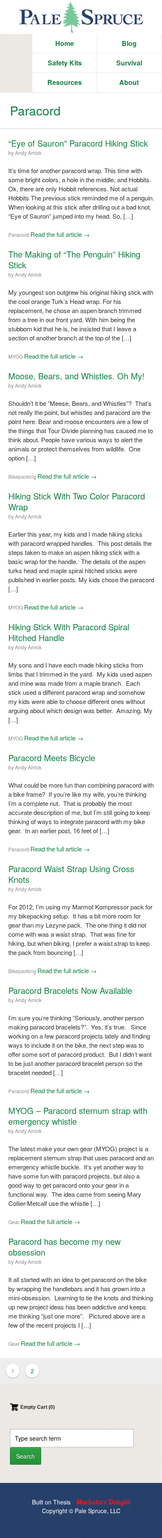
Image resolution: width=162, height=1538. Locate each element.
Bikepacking (22, 476)
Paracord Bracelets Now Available (70, 990)
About (129, 82)
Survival (129, 62)
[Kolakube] (103, 1503)
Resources (64, 82)
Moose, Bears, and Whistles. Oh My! (76, 376)
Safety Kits (65, 62)
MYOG (15, 356)
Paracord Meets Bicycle (51, 758)
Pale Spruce (81, 17)
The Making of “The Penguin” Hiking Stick (74, 259)
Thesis (62, 1502)
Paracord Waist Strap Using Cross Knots (71, 874)
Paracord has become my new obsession (64, 1246)
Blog (129, 43)
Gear (14, 1221)
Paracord (18, 234)
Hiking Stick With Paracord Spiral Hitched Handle (68, 632)
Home (64, 43)
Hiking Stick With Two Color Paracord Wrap (76, 501)
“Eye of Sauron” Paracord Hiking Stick (78, 143)
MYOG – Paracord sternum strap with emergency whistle (77, 1115)
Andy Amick (28, 152)
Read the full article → (60, 234)
